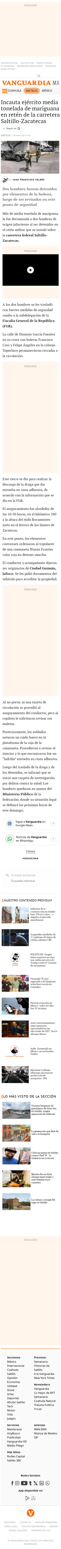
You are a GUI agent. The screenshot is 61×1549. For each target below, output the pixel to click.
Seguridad (31, 858)
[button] (4, 91)
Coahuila (14, 90)
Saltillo (32, 90)
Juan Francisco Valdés (29, 179)
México (47, 90)
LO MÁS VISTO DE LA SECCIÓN (29, 1096)
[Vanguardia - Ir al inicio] (30, 83)
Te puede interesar (23, 881)
